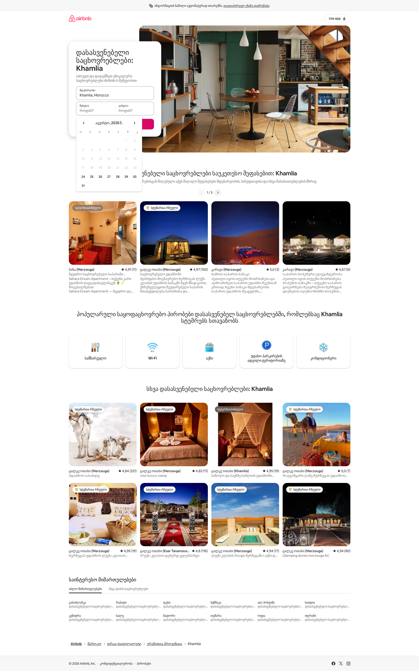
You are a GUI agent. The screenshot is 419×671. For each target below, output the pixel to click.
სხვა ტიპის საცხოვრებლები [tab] (128, 589)
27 (109, 177)
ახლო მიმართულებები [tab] (85, 589)
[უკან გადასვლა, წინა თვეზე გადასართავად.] (83, 123)
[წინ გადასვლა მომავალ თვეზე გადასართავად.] (134, 123)
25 (91, 177)
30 (135, 177)
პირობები (144, 664)
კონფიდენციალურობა (116, 664)
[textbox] (96, 110)
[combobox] (115, 95)
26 (100, 177)
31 (83, 186)
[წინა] (201, 192)
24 (83, 177)
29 (126, 177)
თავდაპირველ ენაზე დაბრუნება (246, 6)
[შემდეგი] (217, 192)
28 (117, 177)
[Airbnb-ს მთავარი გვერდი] (80, 18)
